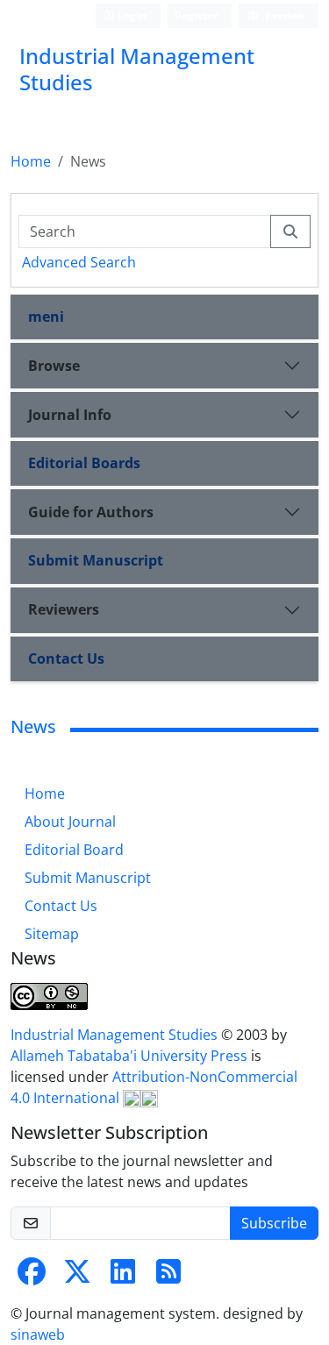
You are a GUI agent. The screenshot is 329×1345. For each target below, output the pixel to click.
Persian (283, 15)
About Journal (70, 821)
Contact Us (66, 658)
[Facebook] (32, 1276)
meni (46, 316)
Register (196, 15)
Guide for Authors (91, 512)
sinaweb (38, 1334)
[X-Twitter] (77, 1276)
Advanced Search (79, 262)
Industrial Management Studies (116, 1034)
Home (31, 161)
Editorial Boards (84, 463)
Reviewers (63, 609)
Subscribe (274, 1223)
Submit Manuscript (95, 560)
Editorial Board (74, 849)
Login (131, 15)
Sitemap (52, 933)
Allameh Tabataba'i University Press (131, 1055)
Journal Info (69, 414)
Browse (54, 365)
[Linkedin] (123, 1276)
